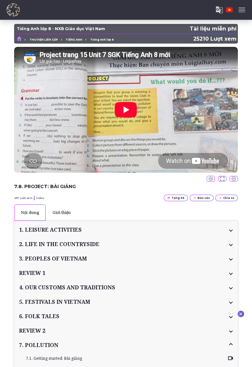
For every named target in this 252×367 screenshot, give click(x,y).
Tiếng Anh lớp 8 (102, 39)
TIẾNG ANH (74, 39)
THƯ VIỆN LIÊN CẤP (44, 39)
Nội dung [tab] (30, 212)
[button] (126, 230)
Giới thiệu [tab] (61, 212)
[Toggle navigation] (242, 9)
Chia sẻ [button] (228, 198)
